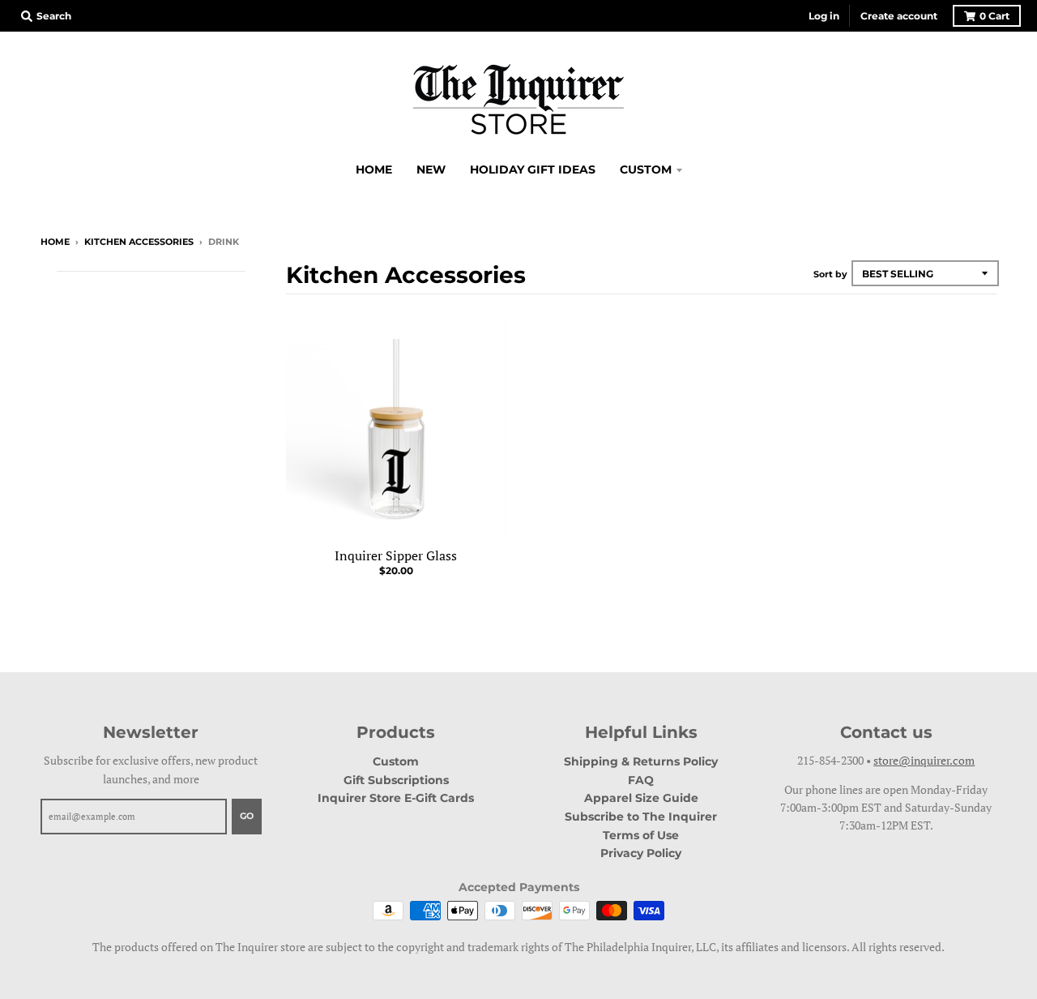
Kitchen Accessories (139, 241)
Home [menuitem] (374, 169)
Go (247, 815)
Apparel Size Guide (641, 798)
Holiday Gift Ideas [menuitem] (532, 169)
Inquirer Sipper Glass (396, 555)
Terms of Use (641, 835)
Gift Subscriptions (396, 780)
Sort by (830, 274)
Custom (396, 761)
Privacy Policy (640, 853)
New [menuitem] (431, 169)
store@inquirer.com (924, 760)
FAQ (641, 780)
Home (55, 241)
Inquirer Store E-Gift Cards (396, 798)
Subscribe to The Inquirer (641, 816)
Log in (824, 16)
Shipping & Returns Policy (641, 761)
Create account (898, 16)
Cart (994, 16)
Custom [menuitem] (646, 169)
